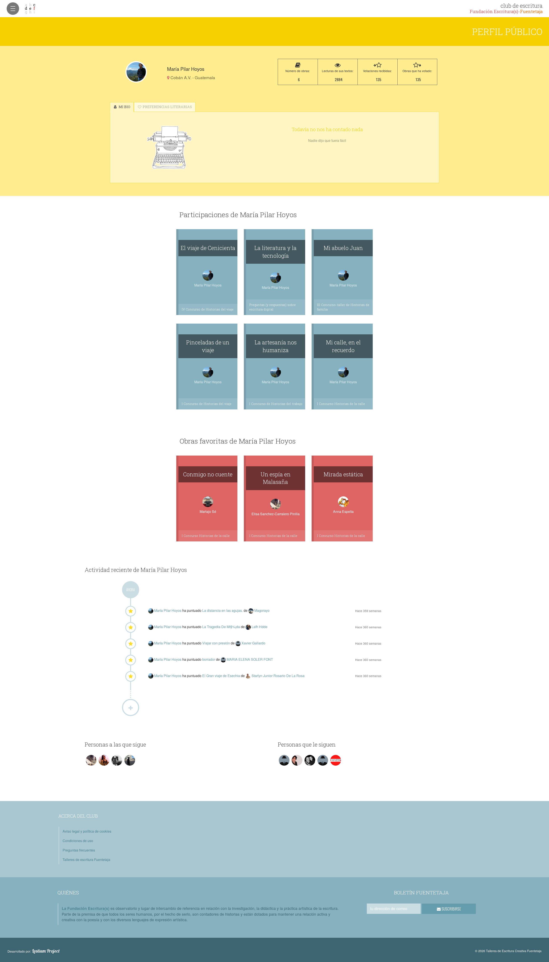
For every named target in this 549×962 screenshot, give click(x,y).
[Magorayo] (251, 610)
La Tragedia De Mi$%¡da (221, 626)
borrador (209, 659)
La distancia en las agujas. (223, 610)
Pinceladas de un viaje (207, 346)
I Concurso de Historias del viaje (206, 404)
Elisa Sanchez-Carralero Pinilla (276, 513)
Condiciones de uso (78, 840)
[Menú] (12, 8)
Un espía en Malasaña (276, 478)
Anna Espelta (343, 511)
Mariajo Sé (208, 511)
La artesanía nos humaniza (276, 346)
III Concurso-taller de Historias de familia (343, 307)
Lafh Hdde (259, 626)
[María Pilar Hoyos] (136, 72)
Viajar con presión (216, 643)
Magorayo (262, 610)
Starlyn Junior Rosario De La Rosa (278, 675)
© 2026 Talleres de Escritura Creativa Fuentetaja (508, 950)
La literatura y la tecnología (275, 251)
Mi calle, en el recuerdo (343, 346)
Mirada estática (343, 474)
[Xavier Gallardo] (238, 643)
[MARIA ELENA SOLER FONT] (224, 659)
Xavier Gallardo (253, 643)
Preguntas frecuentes (79, 850)
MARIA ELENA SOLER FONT (250, 659)
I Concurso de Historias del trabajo (275, 404)
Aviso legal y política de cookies (87, 831)
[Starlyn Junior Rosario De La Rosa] (249, 675)
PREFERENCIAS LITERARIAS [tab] (167, 107)
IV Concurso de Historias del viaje (208, 309)
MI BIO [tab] (124, 107)
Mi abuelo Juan (343, 247)
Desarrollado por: (34, 951)
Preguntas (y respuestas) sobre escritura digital (272, 307)
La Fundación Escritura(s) (85, 908)
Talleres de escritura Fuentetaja (86, 859)
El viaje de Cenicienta (208, 247)
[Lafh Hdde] (249, 626)
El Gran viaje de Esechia (221, 675)
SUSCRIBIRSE (451, 909)
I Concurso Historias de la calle (341, 404)
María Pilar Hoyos (168, 610)
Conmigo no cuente (207, 474)
